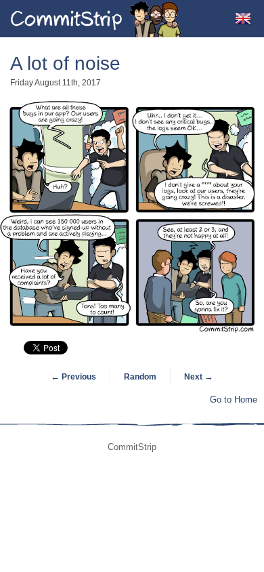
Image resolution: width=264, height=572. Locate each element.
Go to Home (233, 399)
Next (198, 377)
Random (140, 377)
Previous (73, 377)
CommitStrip (96, 18)
